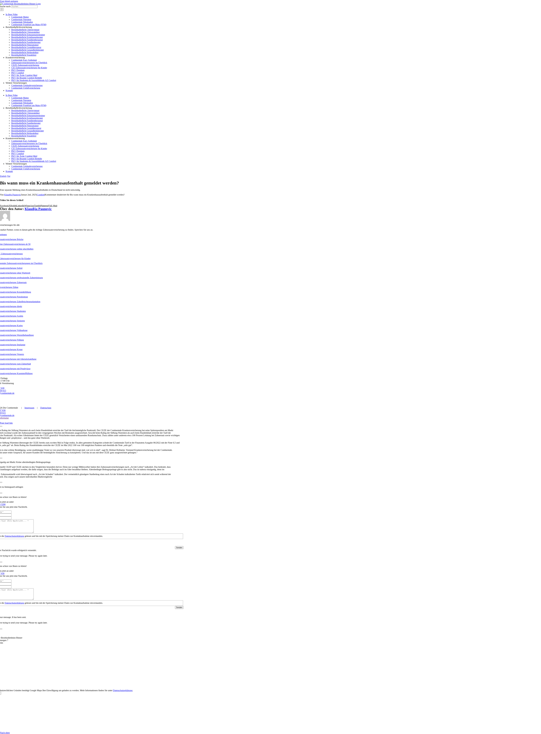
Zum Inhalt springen (9, 1)
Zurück (3, 176)
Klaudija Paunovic (12, 194)
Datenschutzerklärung (14, 536)
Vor (8, 176)
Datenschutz (45, 408)
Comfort (40, 194)
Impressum (29, 408)
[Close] (1, 426)
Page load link (6, 423)
